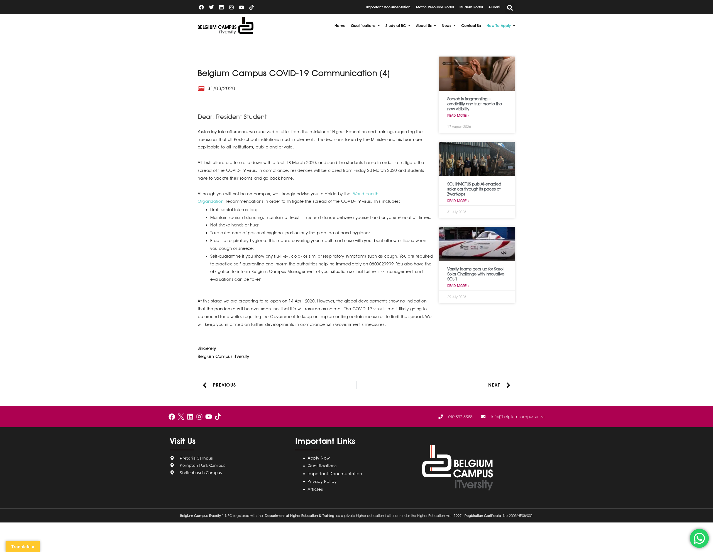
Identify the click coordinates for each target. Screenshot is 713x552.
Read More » (458, 115)
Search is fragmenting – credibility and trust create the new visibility (474, 103)
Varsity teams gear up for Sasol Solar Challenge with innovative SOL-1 (475, 274)
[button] (510, 8)
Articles (315, 489)
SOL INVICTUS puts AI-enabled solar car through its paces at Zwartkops (474, 189)
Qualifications (322, 465)
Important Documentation (335, 473)
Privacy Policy (323, 481)
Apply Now (319, 458)
